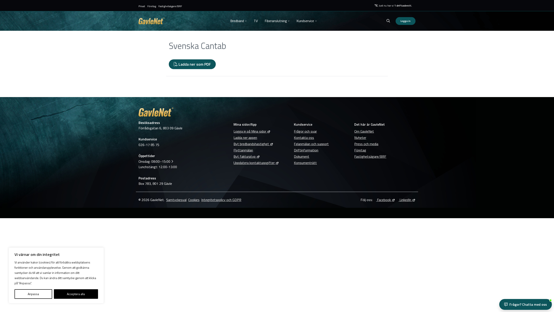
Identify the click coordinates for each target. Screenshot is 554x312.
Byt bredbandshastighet (251, 143)
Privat (141, 6)
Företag (151, 6)
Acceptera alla (76, 294)
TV (256, 20)
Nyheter (360, 137)
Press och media (366, 143)
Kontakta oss (304, 137)
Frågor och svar (305, 131)
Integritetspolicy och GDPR (221, 199)
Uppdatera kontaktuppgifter (254, 162)
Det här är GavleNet (369, 124)
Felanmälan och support (311, 143)
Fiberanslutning (276, 20)
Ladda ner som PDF (194, 64)
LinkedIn (405, 199)
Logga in (406, 21)
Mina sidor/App (245, 124)
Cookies (194, 199)
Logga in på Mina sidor (250, 131)
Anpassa (33, 294)
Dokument (301, 156)
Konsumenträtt (305, 162)
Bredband (237, 20)
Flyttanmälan (243, 150)
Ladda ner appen (245, 137)
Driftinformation (306, 150)
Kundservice (305, 20)
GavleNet (151, 21)
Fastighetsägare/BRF (170, 6)
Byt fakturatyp (245, 156)
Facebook (383, 199)
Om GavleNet (364, 131)
